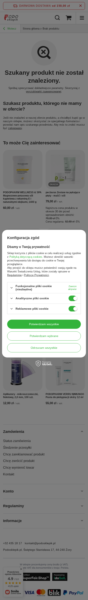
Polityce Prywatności (36, 275)
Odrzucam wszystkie (44, 347)
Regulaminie (14, 275)
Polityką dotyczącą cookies (25, 256)
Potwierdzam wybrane (44, 336)
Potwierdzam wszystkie (44, 324)
